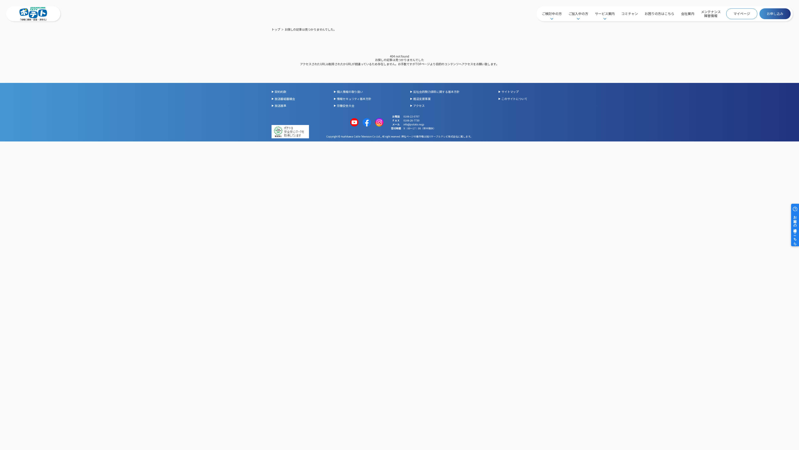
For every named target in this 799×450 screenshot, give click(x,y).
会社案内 (687, 13)
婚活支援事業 (422, 99)
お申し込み (775, 13)
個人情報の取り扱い (350, 92)
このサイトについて (514, 99)
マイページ (741, 13)
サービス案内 (605, 13)
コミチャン (629, 13)
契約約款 (280, 92)
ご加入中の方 (578, 13)
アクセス (419, 106)
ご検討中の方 (552, 13)
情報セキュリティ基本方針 (354, 99)
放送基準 (280, 106)
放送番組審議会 (285, 99)
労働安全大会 (345, 106)
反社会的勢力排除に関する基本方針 (436, 92)
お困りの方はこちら (659, 13)
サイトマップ (510, 92)
